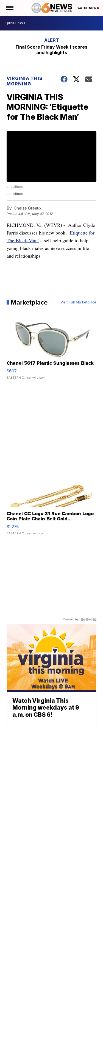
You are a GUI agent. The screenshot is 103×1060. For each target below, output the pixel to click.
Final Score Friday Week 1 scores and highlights (51, 49)
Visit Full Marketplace (78, 302)
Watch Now (87, 8)
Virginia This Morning (25, 81)
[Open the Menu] (9, 8)
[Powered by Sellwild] (88, 619)
